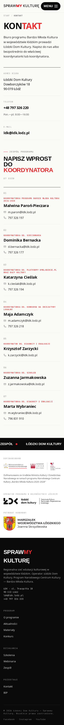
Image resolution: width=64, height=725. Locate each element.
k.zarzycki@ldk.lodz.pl (22, 355)
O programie (11, 617)
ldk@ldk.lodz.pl (17, 133)
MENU (48, 6)
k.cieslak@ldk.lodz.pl (22, 284)
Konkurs (8, 636)
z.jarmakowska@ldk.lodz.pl (26, 384)
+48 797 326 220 (16, 108)
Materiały (9, 630)
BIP (5, 692)
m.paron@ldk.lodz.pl (22, 212)
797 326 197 (16, 218)
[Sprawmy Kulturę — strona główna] (21, 6)
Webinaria (10, 661)
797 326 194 (16, 289)
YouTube (41, 719)
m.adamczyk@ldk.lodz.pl (24, 321)
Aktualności (10, 623)
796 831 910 (16, 419)
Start (7, 16)
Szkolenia (9, 655)
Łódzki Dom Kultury (41, 444)
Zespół (7, 667)
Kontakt (8, 686)
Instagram (25, 719)
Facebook (9, 719)
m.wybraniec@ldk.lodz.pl (24, 413)
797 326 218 (16, 326)
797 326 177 (16, 252)
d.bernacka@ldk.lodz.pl (23, 247)
